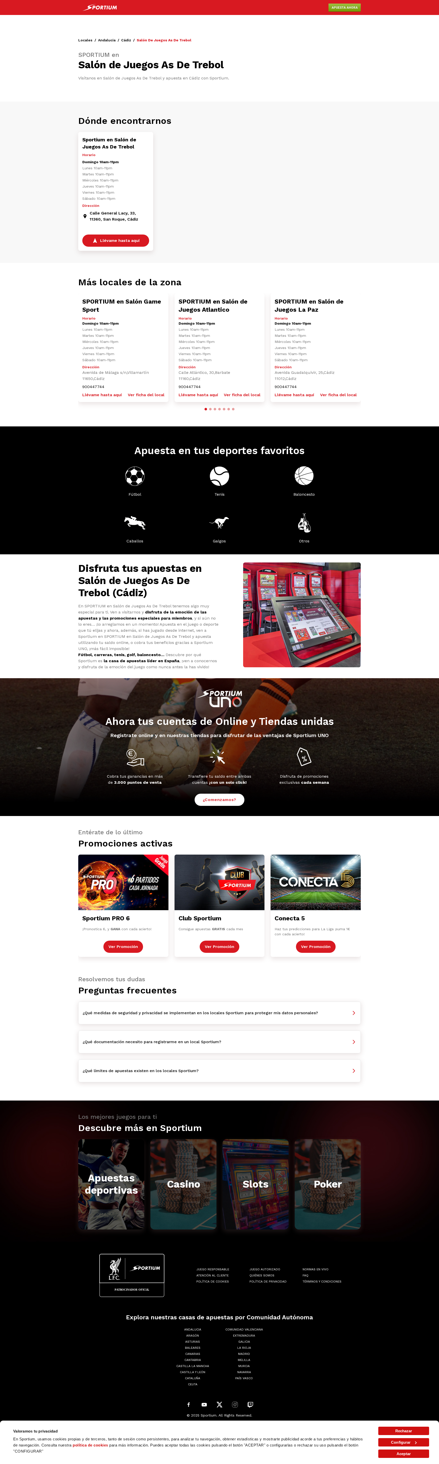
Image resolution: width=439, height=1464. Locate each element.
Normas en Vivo (315, 1269)
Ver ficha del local (146, 394)
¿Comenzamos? (220, 799)
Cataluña (192, 1378)
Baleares (192, 1348)
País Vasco (244, 1378)
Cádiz (126, 40)
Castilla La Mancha (192, 1366)
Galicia (244, 1341)
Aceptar (404, 1454)
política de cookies (90, 1445)
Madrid (244, 1354)
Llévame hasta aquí (102, 394)
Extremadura (244, 1335)
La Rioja (244, 1348)
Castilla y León (192, 1372)
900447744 (93, 386)
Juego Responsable (212, 1269)
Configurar (401, 1442)
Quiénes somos (261, 1275)
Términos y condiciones (322, 1281)
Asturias (192, 1341)
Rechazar (403, 1431)
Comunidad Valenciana (244, 1329)
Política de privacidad (268, 1281)
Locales (85, 40)
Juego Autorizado (264, 1269)
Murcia (244, 1366)
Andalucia (107, 40)
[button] (206, 409)
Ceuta (192, 1384)
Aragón (192, 1335)
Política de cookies (212, 1281)
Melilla (244, 1360)
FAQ (305, 1275)
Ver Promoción (123, 946)
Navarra (244, 1372)
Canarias (192, 1354)
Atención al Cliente (212, 1275)
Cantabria (192, 1360)
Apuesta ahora (345, 7)
